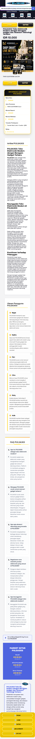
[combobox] (16, 8)
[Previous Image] (3, 56)
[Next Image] (32, 56)
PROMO (19, 715)
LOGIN (9, 24)
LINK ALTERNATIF (18, 729)
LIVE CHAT (18, 734)
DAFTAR (25, 24)
